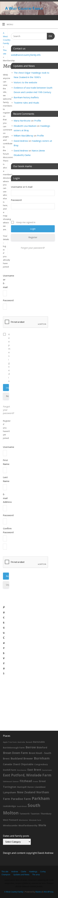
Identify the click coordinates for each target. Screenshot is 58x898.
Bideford (42, 747)
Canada (7, 764)
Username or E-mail (21, 186)
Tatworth (24, 813)
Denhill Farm (9, 769)
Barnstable (39, 741)
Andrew (14, 871)
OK (49, 36)
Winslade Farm (35, 820)
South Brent (22, 806)
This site (4, 871)
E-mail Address (7, 498)
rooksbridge (9, 806)
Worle (42, 825)
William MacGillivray (23, 135)
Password (8, 300)
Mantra (39, 892)
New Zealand (26, 792)
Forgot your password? (3, 410)
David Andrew (21, 140)
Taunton (35, 813)
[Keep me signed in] (3, 357)
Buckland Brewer (22, 758)
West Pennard (10, 819)
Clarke (23, 871)
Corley (43, 871)
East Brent (34, 769)
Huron (30, 787)
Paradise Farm (21, 799)
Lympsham (9, 792)
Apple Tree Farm (10, 742)
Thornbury (45, 813)
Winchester (23, 820)
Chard (16, 764)
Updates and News (21, 874)
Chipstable (27, 764)
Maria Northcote (22, 120)
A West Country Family (24, 8)
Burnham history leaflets (26, 97)
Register (7, 395)
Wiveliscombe (10, 825)
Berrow (31, 747)
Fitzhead (26, 781)
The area (36, 874)
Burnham (42, 758)
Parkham (41, 798)
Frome (35, 781)
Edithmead (7, 781)
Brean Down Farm (15, 753)
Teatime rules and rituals (26, 102)
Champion (5, 874)
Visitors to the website (25, 82)
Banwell (29, 742)
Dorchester (21, 770)
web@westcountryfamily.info (26, 54)
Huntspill (21, 787)
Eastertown (47, 770)
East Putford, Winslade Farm (27, 775)
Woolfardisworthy (27, 825)
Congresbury (41, 764)
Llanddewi (40, 787)
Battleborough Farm (14, 747)
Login (7, 584)
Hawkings (33, 871)
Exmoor (16, 781)
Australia (21, 742)
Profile (37, 120)
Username (8, 446)
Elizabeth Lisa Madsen (25, 125)
